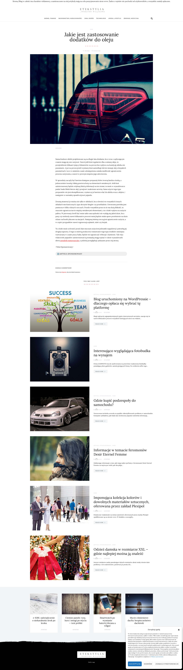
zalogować (63, 272)
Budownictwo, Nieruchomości (70, 18)
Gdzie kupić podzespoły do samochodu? (115, 402)
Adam (100, 312)
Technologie (101, 18)
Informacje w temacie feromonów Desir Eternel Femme (120, 452)
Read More (99, 324)
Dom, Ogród (89, 18)
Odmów (148, 664)
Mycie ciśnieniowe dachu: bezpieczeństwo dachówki (139, 620)
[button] (179, 630)
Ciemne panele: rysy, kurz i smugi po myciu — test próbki (76, 620)
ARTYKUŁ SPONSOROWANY (102, 294)
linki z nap (91, 662)
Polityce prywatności (157, 656)
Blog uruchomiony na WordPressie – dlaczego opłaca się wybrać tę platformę (122, 303)
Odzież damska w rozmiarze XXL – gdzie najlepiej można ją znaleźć (121, 551)
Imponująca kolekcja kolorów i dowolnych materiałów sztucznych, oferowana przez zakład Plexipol (121, 501)
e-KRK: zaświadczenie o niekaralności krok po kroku (43, 620)
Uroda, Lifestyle (114, 18)
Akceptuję (135, 664)
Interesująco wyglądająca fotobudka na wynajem (122, 353)
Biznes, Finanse (50, 18)
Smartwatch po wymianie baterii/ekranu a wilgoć (107, 621)
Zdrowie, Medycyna (131, 18)
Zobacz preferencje (167, 664)
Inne (91, 29)
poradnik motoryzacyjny (69, 240)
